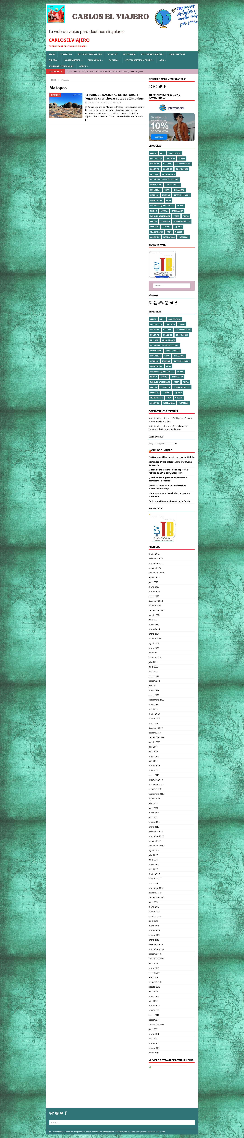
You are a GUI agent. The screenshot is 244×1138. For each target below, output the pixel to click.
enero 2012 (154, 1015)
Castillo (167, 164)
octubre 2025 (155, 568)
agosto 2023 (154, 643)
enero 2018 (154, 827)
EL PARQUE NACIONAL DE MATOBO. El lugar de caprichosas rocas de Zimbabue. (114, 96)
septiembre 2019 (156, 737)
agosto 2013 (154, 986)
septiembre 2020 (156, 699)
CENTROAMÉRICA (183, 164)
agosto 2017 (154, 850)
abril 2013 (153, 1001)
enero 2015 (154, 939)
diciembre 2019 (156, 728)
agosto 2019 (154, 742)
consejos (167, 169)
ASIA (161, 60)
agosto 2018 (154, 798)
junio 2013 (153, 991)
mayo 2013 (154, 996)
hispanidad (179, 190)
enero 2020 (154, 723)
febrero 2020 (155, 718)
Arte (162, 153)
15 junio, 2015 (93, 102)
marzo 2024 (154, 629)
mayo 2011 (154, 1034)
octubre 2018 (155, 789)
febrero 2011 (155, 1048)
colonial (154, 169)
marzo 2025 (154, 591)
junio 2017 (153, 859)
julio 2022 (153, 662)
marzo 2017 (154, 873)
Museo (180, 206)
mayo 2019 (154, 756)
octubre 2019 (155, 732)
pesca (176, 216)
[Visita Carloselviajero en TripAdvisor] (161, 303)
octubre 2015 (155, 916)
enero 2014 (154, 977)
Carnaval (154, 164)
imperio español (181, 195)
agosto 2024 (154, 615)
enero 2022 (154, 676)
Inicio (52, 54)
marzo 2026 (154, 554)
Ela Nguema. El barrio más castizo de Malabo (172, 457)
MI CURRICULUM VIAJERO (90, 54)
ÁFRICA (82, 66)
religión (154, 227)
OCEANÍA (113, 60)
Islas (168, 200)
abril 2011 (153, 1038)
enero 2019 (154, 775)
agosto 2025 (154, 577)
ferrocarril (156, 185)
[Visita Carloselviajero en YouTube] (155, 303)
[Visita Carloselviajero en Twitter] (160, 87)
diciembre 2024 (156, 601)
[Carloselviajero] (122, 32)
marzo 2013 (154, 1005)
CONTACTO (66, 54)
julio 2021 (153, 685)
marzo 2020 (154, 713)
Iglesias (166, 195)
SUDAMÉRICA (94, 60)
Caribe (182, 158)
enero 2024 (154, 633)
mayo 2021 (154, 690)
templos (166, 227)
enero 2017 (154, 883)
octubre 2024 (155, 605)
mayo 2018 (154, 812)
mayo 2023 (154, 648)
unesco (178, 232)
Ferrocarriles (172, 185)
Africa (153, 153)
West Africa (169, 237)
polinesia (165, 221)
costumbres (182, 169)
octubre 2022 (155, 657)
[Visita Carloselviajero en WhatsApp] (150, 87)
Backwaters (156, 158)
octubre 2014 (155, 954)
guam (167, 190)
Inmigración (156, 200)
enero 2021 (154, 695)
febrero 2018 (155, 822)
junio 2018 (153, 808)
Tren (169, 232)
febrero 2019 (155, 770)
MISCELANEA (129, 54)
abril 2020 (153, 709)
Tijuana (178, 227)
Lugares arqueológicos (161, 206)
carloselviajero (109, 102)
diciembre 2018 (156, 779)
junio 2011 (153, 1029)
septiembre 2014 (156, 958)
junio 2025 (153, 582)
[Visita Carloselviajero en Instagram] (155, 87)
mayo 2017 (154, 864)
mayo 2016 (154, 906)
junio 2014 (153, 963)
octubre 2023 (155, 638)
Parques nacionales (160, 216)
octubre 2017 (155, 841)
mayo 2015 (154, 925)
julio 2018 (153, 803)
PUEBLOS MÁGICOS (182, 221)
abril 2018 (153, 817)
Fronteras (155, 190)
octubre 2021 (155, 681)
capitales (170, 158)
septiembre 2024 (156, 610)
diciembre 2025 (156, 558)
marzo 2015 (154, 930)
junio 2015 (153, 921)
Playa (186, 216)
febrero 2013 (155, 1010)
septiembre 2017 (156, 845)
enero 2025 (154, 596)
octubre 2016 (155, 892)
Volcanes (154, 237)
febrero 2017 (155, 878)
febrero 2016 (155, 911)
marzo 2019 (154, 765)
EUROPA (53, 60)
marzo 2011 (154, 1043)
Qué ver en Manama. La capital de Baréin (169, 501)
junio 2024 (153, 619)
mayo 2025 (154, 586)
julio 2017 (153, 855)
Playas (153, 221)
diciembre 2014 (156, 944)
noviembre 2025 (156, 563)
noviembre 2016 (156, 888)
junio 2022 (153, 666)
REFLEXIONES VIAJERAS (152, 54)
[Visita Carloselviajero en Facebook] (165, 87)
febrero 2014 (155, 972)
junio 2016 (153, 902)
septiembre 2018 (156, 794)
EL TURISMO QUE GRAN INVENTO (164, 179)
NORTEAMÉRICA (72, 60)
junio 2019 (153, 751)
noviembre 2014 (156, 949)
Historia (154, 195)
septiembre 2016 (156, 897)
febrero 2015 (155, 935)
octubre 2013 (155, 982)
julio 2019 (153, 746)
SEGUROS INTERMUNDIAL (61, 66)
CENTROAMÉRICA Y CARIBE (138, 60)
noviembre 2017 (156, 836)
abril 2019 (153, 761)
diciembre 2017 (156, 831)
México (153, 211)
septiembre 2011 (156, 1024)
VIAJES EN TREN (177, 54)
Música (164, 211)
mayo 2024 (154, 624)
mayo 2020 (154, 704)
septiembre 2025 (156, 572)
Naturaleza (177, 211)
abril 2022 (153, 671)
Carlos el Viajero (161, 450)
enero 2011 (154, 1052)
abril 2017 (153, 869)
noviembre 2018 (156, 784)
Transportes (156, 232)
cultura (154, 174)
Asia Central (174, 153)
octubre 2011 (155, 1019)
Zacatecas (183, 237)
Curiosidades (168, 174)
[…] (86, 119)
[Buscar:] (171, 285)
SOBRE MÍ (112, 54)
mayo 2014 (154, 968)
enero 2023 (154, 652)
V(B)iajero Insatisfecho (159, 418)
